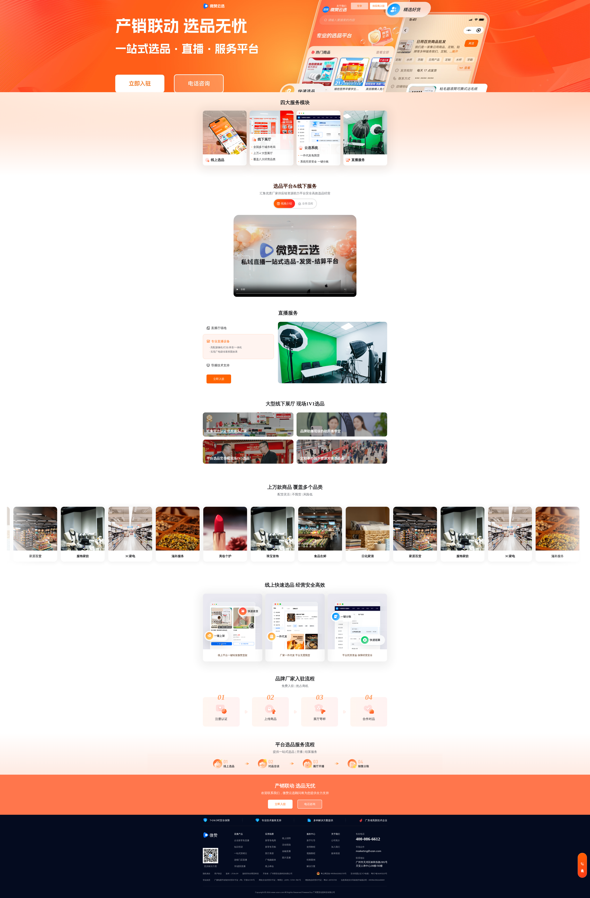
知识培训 (238, 847)
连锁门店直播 (240, 860)
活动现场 (286, 845)
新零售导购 (270, 847)
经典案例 (311, 860)
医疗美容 (269, 853)
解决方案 (311, 866)
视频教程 (311, 853)
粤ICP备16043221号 (379, 873)
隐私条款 (206, 873)
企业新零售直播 (241, 840)
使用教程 (311, 847)
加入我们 (335, 847)
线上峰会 (269, 866)
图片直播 (286, 858)
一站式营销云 (240, 853)
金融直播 (286, 851)
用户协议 (218, 873)
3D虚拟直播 (240, 866)
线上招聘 (286, 838)
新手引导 (311, 840)
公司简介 (335, 840)
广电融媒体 (270, 860)
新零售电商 (270, 840)
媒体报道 (335, 853)
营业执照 (206, 880)
